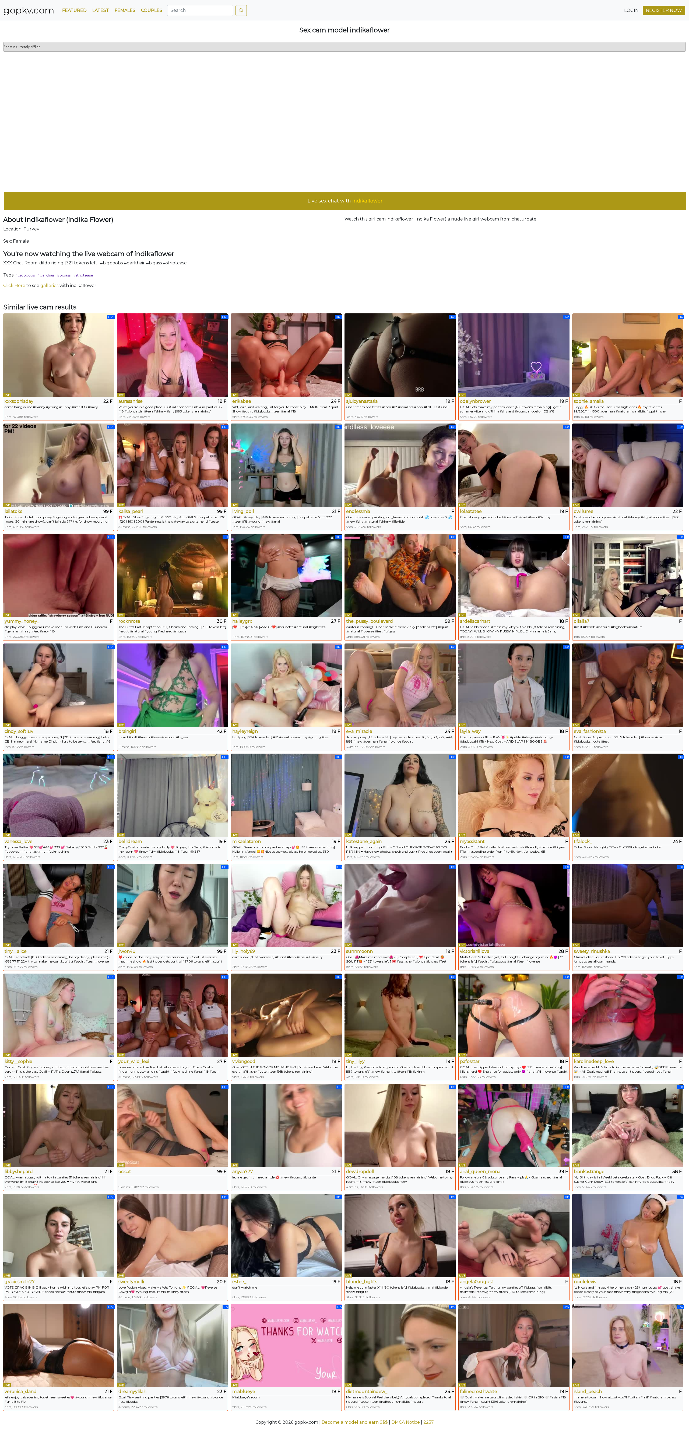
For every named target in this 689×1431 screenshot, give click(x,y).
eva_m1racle (359, 731)
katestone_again (364, 841)
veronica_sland (21, 1391)
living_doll (243, 511)
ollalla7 (581, 621)
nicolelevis (585, 1281)
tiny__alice (16, 951)
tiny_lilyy (355, 1061)
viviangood (243, 1061)
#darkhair (45, 275)
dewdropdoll (360, 1171)
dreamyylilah (132, 1391)
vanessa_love (19, 841)
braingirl (127, 731)
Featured (74, 10)
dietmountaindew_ (366, 1391)
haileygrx (242, 621)
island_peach (588, 1391)
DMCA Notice (405, 1422)
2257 (428, 1422)
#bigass (64, 275)
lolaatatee (471, 511)
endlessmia (358, 511)
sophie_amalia (589, 401)
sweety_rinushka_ (593, 951)
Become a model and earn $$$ (355, 1422)
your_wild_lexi (133, 1061)
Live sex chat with (345, 201)
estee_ (239, 1281)
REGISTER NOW (664, 10)
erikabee (241, 401)
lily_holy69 (243, 951)
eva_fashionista (590, 731)
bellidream (130, 841)
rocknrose (129, 621)
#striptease (83, 275)
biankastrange (589, 1171)
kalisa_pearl (130, 511)
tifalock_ (583, 841)
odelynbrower (475, 401)
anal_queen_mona (480, 1171)
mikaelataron (246, 841)
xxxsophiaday (19, 401)
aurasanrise (130, 401)
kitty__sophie (18, 1061)
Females (125, 10)
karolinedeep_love (594, 1061)
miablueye (243, 1391)
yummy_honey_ (22, 621)
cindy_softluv (19, 731)
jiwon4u (127, 951)
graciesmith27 (20, 1281)
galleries (49, 285)
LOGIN (631, 10)
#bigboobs (25, 275)
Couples (151, 10)
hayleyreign (245, 731)
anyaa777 (242, 1171)
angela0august (476, 1281)
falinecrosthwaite (478, 1391)
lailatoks (13, 511)
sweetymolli (131, 1281)
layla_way (470, 731)
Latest (100, 10)
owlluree (583, 511)
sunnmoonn (359, 951)
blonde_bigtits (361, 1281)
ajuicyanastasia (362, 401)
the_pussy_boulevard (369, 621)
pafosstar (470, 1061)
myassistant (472, 841)
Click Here (14, 285)
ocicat (124, 1171)
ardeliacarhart (475, 621)
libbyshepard (19, 1171)
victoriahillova (474, 951)
